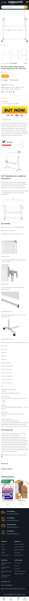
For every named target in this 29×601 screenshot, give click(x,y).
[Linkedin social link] (12, 92)
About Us (17, 565)
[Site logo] (15, 2)
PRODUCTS (17, 541)
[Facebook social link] (6, 92)
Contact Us (17, 568)
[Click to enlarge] (4, 45)
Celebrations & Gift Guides (6, 563)
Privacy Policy (18, 563)
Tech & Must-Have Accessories (5, 576)
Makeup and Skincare (20, 549)
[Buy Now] (11, 484)
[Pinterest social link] (10, 92)
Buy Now (5, 76)
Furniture (3, 549)
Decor (2, 547)
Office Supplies (13, 63)
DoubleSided (7, 87)
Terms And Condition (20, 571)
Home (2, 63)
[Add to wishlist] (11, 481)
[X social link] (8, 92)
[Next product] (27, 63)
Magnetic (18, 87)
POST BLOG (4, 560)
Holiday (3, 552)
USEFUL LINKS (18, 560)
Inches (13, 87)
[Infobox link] (14, 512)
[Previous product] (24, 63)
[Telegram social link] (14, 92)
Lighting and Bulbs (19, 547)
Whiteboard (17, 89)
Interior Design (4, 555)
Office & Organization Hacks (6, 572)
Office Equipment (19, 555)
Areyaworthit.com (11, 594)
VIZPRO (12, 89)
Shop (7, 63)
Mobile (22, 87)
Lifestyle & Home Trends (5, 567)
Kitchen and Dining (19, 544)
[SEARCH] (26, 7)
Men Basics (17, 552)
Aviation (3, 544)
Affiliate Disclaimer (19, 573)
